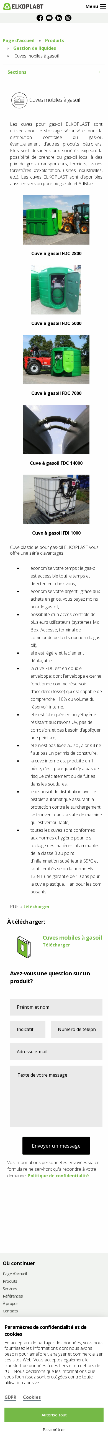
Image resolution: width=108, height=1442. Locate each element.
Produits (54, 40)
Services (10, 1289)
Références (13, 1296)
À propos (11, 1303)
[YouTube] (49, 18)
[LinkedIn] (58, 18)
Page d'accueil (19, 40)
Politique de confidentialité (58, 1176)
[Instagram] (68, 18)
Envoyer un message (56, 1145)
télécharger (36, 907)
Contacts (10, 1311)
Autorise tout (54, 1415)
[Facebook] (40, 18)
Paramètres (54, 1429)
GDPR (10, 1397)
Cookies (32, 1397)
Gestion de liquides (34, 48)
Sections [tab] (16, 72)
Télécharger (56, 945)
